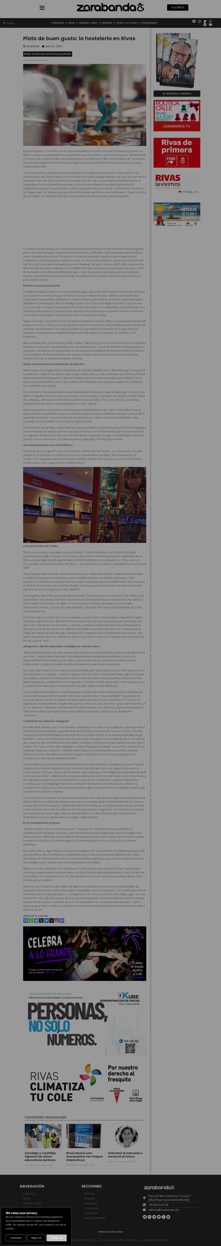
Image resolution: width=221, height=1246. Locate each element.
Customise (16, 1237)
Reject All (36, 1237)
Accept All (56, 1237)
